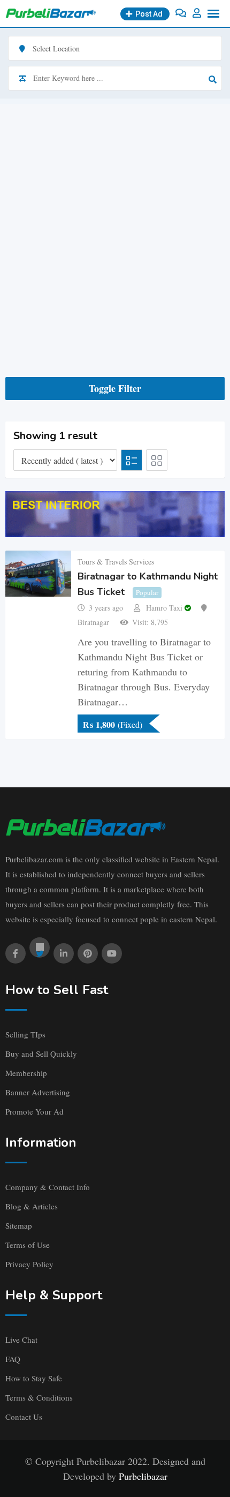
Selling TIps (25, 1034)
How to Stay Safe (33, 1378)
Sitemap (18, 1225)
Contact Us (23, 1416)
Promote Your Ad (34, 1111)
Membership (26, 1072)
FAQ (12, 1358)
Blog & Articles (31, 1206)
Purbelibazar (143, 1476)
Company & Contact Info (47, 1187)
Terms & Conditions (39, 1397)
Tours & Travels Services (116, 561)
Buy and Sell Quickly (41, 1053)
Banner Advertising (37, 1092)
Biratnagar (93, 622)
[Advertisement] (115, 219)
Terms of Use (27, 1244)
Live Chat (21, 1339)
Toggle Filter (115, 388)
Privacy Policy (29, 1264)
